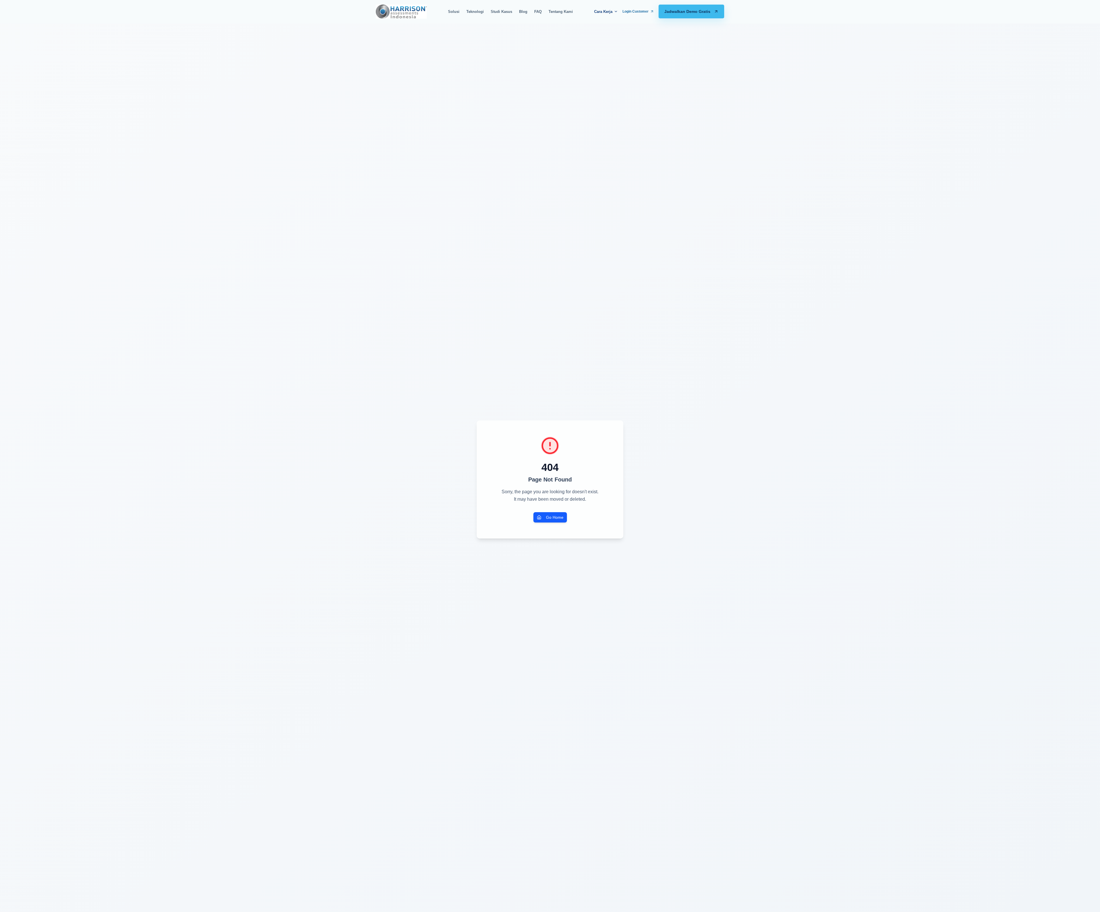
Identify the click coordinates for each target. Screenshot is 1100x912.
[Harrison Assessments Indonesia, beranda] (401, 12)
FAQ (538, 11)
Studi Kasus (501, 11)
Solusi (453, 11)
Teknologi (475, 11)
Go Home (554, 517)
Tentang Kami (561, 11)
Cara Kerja (603, 11)
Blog (523, 11)
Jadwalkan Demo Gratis (687, 11)
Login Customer (635, 11)
